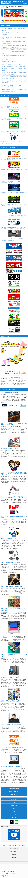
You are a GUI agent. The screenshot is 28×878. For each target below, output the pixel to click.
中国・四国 (14, 814)
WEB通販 (15, 1)
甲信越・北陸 (14, 805)
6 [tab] (18, 18)
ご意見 (22, 1)
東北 (22, 353)
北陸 (15, 355)
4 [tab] (14, 18)
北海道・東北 (14, 799)
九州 (3, 364)
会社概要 (15, 845)
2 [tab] (9, 18)
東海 (16, 362)
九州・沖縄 (14, 817)
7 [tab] (21, 18)
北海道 (24, 347)
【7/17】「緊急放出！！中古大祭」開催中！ (12, 64)
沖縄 (3, 350)
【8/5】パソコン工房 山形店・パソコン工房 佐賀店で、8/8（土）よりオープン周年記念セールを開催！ (14, 51)
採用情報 (9, 845)
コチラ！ (8, 524)
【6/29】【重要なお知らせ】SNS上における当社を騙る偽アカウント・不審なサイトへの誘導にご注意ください (14, 68)
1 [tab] (7, 18)
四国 (8, 364)
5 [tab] (16, 18)
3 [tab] (12, 18)
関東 (20, 359)
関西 (12, 360)
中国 (8, 358)
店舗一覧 (19, 1)
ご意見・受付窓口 (21, 845)
